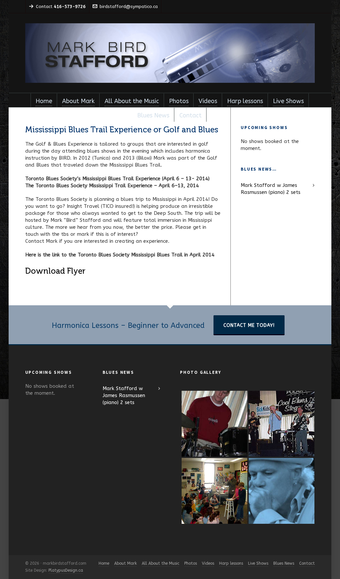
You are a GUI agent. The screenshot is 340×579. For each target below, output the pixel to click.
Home (104, 563)
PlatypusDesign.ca (65, 570)
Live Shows (258, 563)
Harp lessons (231, 563)
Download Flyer (55, 271)
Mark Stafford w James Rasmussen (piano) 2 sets (270, 188)
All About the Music (160, 563)
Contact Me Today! (249, 325)
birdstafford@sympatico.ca (129, 6)
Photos (190, 563)
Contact (307, 563)
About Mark (125, 563)
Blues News (283, 563)
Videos (208, 563)
